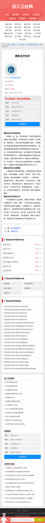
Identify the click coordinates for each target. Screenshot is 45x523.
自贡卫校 (8, 30)
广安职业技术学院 (32, 44)
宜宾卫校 (28, 33)
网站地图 (24, 510)
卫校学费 (27, 288)
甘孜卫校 (36, 36)
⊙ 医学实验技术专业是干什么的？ (15, 479)
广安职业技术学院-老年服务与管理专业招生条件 (18, 323)
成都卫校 (8, 24)
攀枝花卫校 (8, 33)
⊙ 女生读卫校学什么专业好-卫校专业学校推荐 (19, 475)
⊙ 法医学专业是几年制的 (12, 487)
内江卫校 (36, 27)
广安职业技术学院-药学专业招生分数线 (16, 365)
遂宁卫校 (27, 30)
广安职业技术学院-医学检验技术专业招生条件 (18, 326)
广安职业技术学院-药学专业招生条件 (15, 319)
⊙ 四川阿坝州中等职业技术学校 (14, 424)
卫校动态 (7, 293)
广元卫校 (18, 33)
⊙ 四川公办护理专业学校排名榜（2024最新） (19, 498)
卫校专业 (26, 14)
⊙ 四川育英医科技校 (10, 386)
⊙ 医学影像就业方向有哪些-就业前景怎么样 (18, 490)
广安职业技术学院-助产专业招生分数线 (16, 362)
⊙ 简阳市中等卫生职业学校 (13, 420)
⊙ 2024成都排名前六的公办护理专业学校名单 (19, 483)
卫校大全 (12, 18)
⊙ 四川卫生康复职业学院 (12, 416)
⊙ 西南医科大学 (9, 397)
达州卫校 (17, 30)
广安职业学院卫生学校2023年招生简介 (15, 306)
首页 (7, 14)
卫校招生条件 (28, 283)
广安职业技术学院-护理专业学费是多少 (16, 359)
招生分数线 (7, 288)
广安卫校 (37, 33)
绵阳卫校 (17, 24)
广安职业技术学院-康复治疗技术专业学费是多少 (18, 352)
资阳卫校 (27, 27)
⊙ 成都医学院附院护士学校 (13, 394)
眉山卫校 (17, 27)
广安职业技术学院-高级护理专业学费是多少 (17, 355)
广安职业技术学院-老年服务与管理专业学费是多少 (19, 346)
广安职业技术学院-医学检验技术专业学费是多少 (18, 349)
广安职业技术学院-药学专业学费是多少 (16, 342)
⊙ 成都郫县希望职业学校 (12, 401)
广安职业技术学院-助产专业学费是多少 (16, 339)
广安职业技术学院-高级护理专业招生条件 (16, 332)
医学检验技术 (16, 228)
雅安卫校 (8, 36)
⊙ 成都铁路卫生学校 (10, 390)
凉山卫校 (22, 39)
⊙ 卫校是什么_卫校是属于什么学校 (15, 468)
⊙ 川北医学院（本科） (11, 405)
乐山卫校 (8, 27)
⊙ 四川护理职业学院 (10, 382)
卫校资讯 (22, 18)
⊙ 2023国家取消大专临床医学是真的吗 (17, 471)
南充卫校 (36, 24)
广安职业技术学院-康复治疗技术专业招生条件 (18, 329)
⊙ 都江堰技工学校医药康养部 (13, 413)
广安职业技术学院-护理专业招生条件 (15, 336)
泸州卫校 (36, 30)
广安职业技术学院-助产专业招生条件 (15, 313)
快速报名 (32, 18)
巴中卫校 (17, 36)
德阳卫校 (27, 24)
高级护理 (14, 231)
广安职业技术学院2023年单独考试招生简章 (17, 310)
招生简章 (15, 14)
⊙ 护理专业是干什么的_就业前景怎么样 (17, 502)
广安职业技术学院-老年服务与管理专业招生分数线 (19, 368)
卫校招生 (36, 14)
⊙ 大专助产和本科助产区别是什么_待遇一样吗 (19, 494)
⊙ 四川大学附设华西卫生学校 (13, 409)
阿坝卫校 (27, 36)
